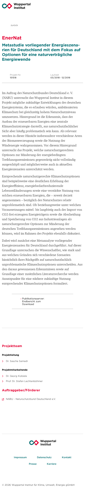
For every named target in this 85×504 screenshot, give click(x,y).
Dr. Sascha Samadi (17, 361)
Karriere (51, 463)
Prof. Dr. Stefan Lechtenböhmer (24, 381)
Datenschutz (44, 457)
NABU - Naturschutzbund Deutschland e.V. (31, 398)
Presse (33, 463)
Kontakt (66, 457)
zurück (14, 25)
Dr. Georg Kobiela (16, 375)
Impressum (20, 457)
